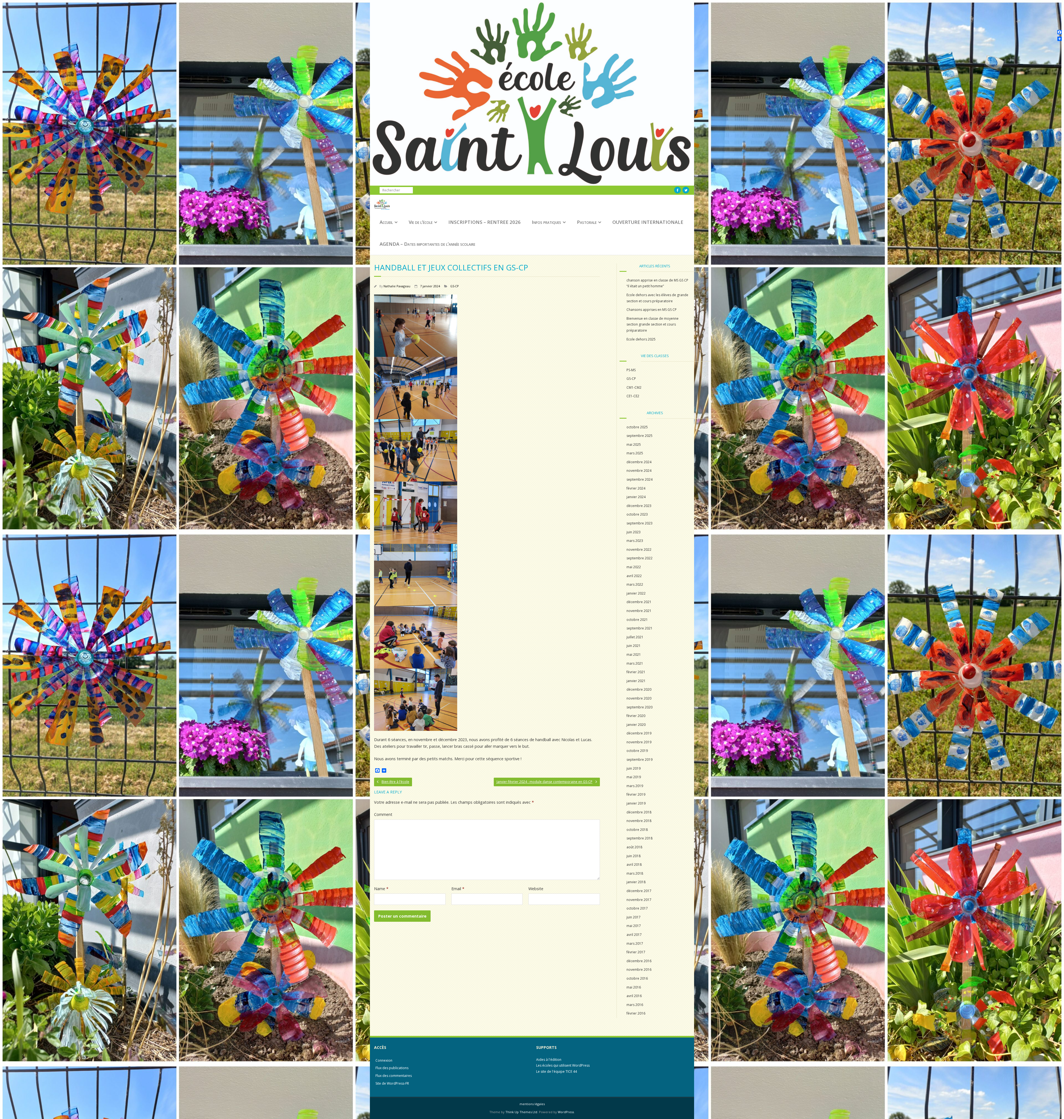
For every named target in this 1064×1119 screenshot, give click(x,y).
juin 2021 (633, 645)
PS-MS (631, 370)
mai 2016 (633, 987)
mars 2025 (634, 453)
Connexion (383, 1060)
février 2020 (635, 715)
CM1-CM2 (633, 387)
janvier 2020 (636, 724)
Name (381, 888)
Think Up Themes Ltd (521, 1112)
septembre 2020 (639, 707)
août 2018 (634, 847)
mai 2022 (633, 567)
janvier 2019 (636, 803)
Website (535, 888)
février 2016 (635, 1013)
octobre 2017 (637, 908)
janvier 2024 (636, 497)
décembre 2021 (638, 602)
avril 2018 (634, 864)
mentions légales (532, 1104)
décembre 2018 (638, 812)
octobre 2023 (637, 514)
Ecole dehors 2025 (641, 339)
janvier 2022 (636, 593)
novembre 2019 (638, 742)
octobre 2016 (637, 978)
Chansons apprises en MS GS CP (651, 309)
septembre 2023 (639, 523)
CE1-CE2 (632, 396)
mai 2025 (633, 444)
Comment (383, 814)
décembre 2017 (638, 890)
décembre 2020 (638, 689)
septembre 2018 (639, 838)
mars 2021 (634, 663)
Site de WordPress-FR (392, 1083)
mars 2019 (634, 785)
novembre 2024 (638, 470)
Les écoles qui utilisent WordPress (563, 1065)
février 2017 (635, 952)
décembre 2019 (638, 733)
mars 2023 (634, 540)
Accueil (386, 222)
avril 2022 (634, 575)
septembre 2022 (639, 558)
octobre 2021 (637, 619)
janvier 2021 (636, 680)
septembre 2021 (639, 628)
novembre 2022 (638, 549)
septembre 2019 (639, 759)
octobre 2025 (637, 427)
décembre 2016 (638, 961)
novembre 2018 (638, 820)
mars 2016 (634, 1004)
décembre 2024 (638, 462)
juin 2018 (633, 856)
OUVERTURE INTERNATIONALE (647, 222)
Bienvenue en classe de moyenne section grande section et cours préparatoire (652, 324)
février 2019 (635, 794)
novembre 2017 (638, 899)
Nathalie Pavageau (396, 286)
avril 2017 (634, 934)
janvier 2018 (636, 882)
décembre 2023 (638, 505)
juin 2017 (633, 917)
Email (457, 888)
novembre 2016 (638, 969)
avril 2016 (634, 995)
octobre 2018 (637, 829)
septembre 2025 (639, 435)
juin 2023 (633, 532)
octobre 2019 (637, 750)
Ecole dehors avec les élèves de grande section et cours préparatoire (657, 298)
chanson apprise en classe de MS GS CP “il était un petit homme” (657, 283)
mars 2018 (634, 873)
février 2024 (635, 488)
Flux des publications (391, 1068)
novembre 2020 (638, 698)
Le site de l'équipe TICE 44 (556, 1071)
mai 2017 (633, 925)
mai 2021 (633, 654)
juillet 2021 (634, 637)
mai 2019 (633, 777)
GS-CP (454, 286)
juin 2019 (633, 768)
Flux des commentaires (393, 1075)
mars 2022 (634, 584)
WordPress (566, 1112)
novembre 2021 (638, 610)
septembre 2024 (639, 479)
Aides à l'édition (548, 1059)
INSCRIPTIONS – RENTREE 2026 (484, 222)
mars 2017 (634, 943)
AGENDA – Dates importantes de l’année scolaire (427, 244)
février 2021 (635, 672)
